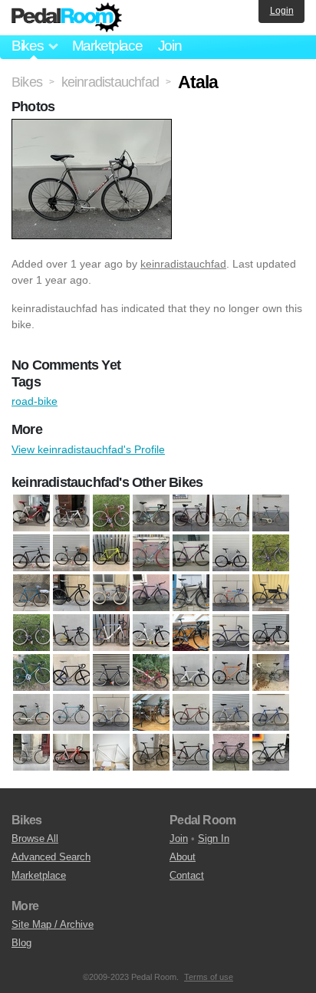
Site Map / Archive (53, 924)
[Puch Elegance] (31, 712)
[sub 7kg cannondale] (151, 752)
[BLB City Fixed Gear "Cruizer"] (31, 593)
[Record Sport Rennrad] (191, 712)
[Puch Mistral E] (71, 712)
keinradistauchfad (183, 264)
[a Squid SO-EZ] (31, 553)
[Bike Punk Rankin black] (271, 553)
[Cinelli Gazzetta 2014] (271, 593)
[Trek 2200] (191, 752)
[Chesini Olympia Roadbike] (231, 593)
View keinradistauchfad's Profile (88, 449)
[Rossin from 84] (231, 712)
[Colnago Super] (151, 513)
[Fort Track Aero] (151, 632)
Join (170, 46)
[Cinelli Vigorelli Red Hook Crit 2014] (111, 632)
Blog (21, 943)
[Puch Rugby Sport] (191, 513)
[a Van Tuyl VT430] (31, 513)
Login (282, 10)
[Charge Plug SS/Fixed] (191, 593)
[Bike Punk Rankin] (231, 553)
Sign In (213, 838)
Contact (187, 875)
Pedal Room (67, 17)
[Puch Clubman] (271, 672)
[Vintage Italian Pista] (231, 513)
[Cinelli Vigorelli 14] (71, 632)
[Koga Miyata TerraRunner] (231, 632)
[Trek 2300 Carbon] (231, 752)
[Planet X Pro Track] (191, 672)
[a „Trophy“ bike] (71, 553)
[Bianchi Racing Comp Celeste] (151, 553)
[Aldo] (271, 513)
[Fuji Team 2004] (191, 632)
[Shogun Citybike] (31, 752)
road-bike (35, 401)
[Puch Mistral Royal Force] (111, 712)
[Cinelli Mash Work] (31, 632)
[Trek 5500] (271, 752)
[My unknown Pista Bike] (71, 672)
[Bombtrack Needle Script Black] (71, 593)
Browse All (35, 838)
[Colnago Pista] (111, 513)
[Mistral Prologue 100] (31, 672)
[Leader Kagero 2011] (271, 632)
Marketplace (107, 46)
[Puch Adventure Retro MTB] (231, 672)
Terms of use (208, 976)
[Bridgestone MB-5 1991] (111, 593)
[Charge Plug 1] (151, 593)
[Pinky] (151, 672)
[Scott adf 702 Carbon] (271, 712)
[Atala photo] (94, 126)
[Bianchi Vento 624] (191, 553)
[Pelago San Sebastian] (111, 672)
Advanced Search (51, 857)
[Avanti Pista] (111, 553)
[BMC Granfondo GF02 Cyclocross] (71, 513)
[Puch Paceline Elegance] (151, 712)
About (183, 857)
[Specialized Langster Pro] (71, 752)
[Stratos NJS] (111, 752)
